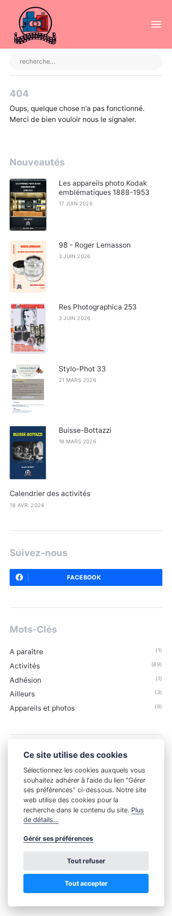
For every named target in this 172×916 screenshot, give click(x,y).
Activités (25, 666)
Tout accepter (86, 883)
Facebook (84, 577)
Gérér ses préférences (58, 838)
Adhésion (25, 680)
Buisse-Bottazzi (85, 430)
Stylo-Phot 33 (82, 368)
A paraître (26, 651)
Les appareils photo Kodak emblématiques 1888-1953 (104, 188)
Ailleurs (22, 694)
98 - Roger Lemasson (95, 245)
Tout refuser (86, 861)
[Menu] (151, 24)
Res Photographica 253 (98, 307)
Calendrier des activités (50, 493)
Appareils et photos (42, 708)
